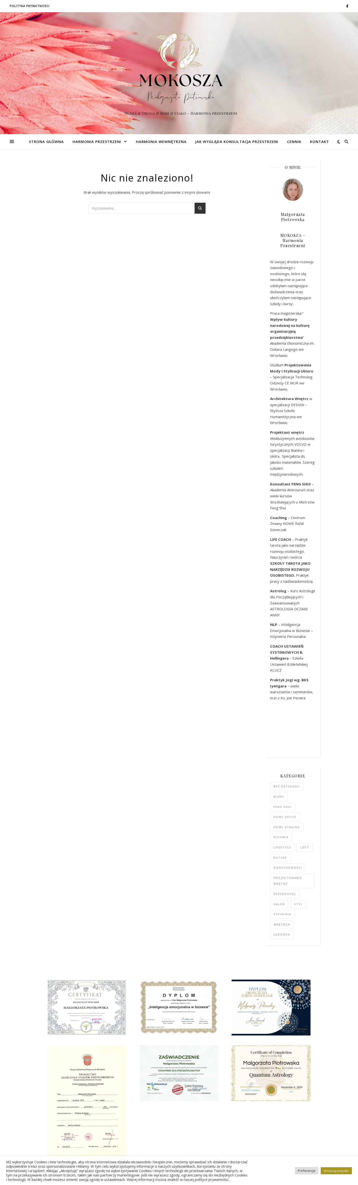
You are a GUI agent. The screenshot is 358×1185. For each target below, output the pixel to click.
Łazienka (281, 934)
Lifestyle (282, 847)
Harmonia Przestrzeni (97, 141)
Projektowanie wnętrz (287, 881)
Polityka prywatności (29, 6)
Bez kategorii (286, 786)
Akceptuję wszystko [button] (336, 1171)
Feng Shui (282, 807)
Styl (298, 904)
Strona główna (46, 141)
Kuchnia (281, 837)
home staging (286, 827)
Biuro (278, 796)
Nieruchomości (287, 867)
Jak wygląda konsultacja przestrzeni (236, 141)
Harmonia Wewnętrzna (161, 141)
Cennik (294, 141)
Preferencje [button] (306, 1170)
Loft (304, 847)
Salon (279, 904)
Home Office (285, 817)
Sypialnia (282, 914)
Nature (280, 857)
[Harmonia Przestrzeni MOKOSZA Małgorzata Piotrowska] (179, 73)
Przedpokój (284, 894)
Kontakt (319, 141)
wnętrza (281, 924)
